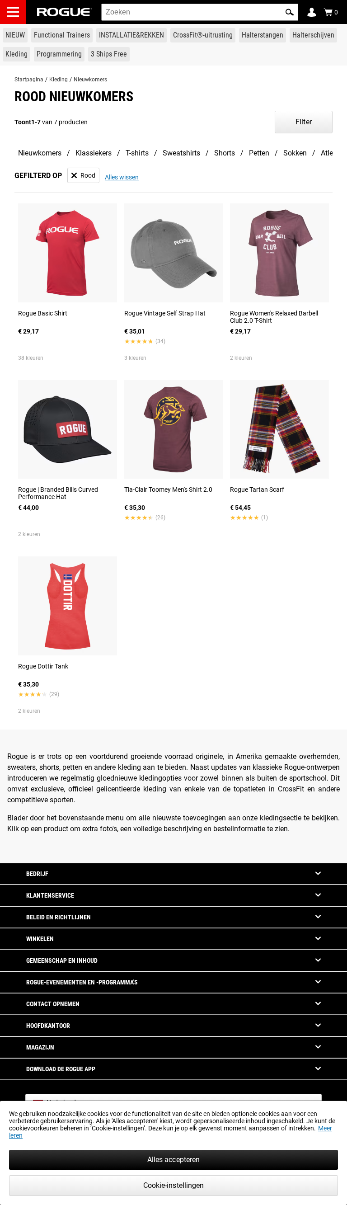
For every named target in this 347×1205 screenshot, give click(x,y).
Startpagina (28, 79)
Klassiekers (93, 153)
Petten (259, 153)
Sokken (295, 153)
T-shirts (137, 153)
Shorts (224, 153)
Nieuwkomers (90, 79)
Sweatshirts (181, 153)
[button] (289, 12)
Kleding (58, 79)
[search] (199, 12)
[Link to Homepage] (64, 12)
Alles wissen (122, 177)
